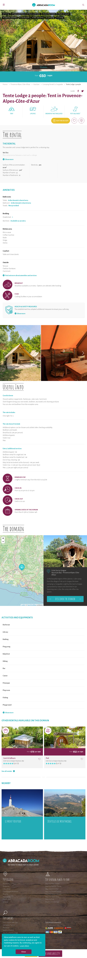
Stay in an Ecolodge (52, 902)
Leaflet (23, 605)
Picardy (5, 894)
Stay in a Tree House (52, 884)
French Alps (7, 899)
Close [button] (23, 952)
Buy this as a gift (62, 121)
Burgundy (6, 886)
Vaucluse (36, 84)
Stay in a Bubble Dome (53, 886)
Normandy (7, 897)
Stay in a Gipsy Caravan (53, 894)
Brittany (5, 902)
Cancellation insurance (53, 922)
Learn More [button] (24, 946)
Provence (6, 884)
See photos (43, 67)
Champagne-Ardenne (10, 891)
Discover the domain (65, 599)
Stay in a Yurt (49, 899)
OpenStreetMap (31, 605)
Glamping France (9, 925)
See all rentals (7, 771)
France (5, 84)
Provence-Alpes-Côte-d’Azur (20, 84)
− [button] (3, 541)
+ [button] (3, 538)
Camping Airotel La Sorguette (52, 84)
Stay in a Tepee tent (52, 897)
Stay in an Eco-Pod (51, 889)
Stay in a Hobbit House (53, 891)
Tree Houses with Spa (10, 922)
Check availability (50, 953)
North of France (8, 930)
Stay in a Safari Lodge (10, 933)
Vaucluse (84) (56, 573)
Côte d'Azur (7, 889)
